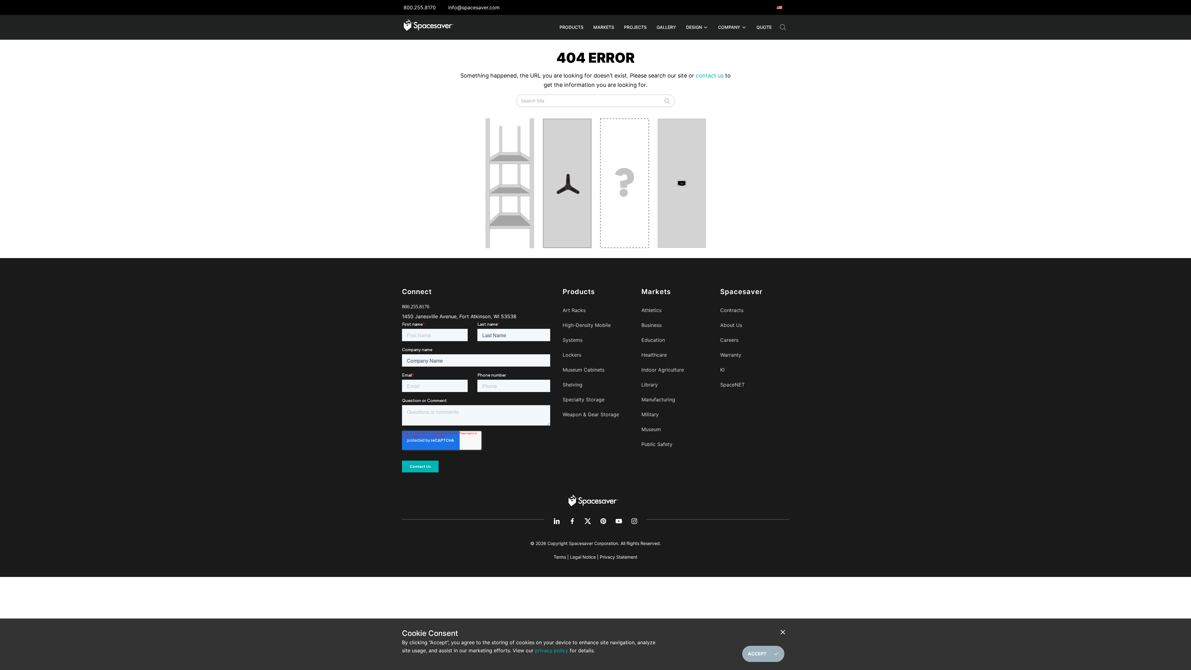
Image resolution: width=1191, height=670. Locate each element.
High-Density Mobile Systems (587, 332)
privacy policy (551, 650)
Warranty (730, 355)
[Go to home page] (428, 27)
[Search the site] (783, 27)
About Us (731, 325)
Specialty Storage (583, 399)
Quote (764, 27)
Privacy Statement (618, 557)
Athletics (651, 310)
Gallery (666, 27)
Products (571, 27)
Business (651, 325)
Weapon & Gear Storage (591, 414)
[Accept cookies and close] (784, 632)
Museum (651, 429)
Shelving (572, 385)
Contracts (731, 310)
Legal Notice (583, 557)
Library (649, 385)
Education (653, 340)
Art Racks (574, 310)
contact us (710, 75)
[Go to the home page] (593, 500)
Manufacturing (658, 399)
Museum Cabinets (583, 370)
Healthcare (654, 355)
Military (650, 414)
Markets (603, 27)
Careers (729, 340)
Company (729, 27)
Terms (560, 557)
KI (722, 370)
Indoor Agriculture (662, 370)
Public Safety (656, 444)
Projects (635, 27)
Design (694, 27)
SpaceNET (732, 385)
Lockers (572, 355)
